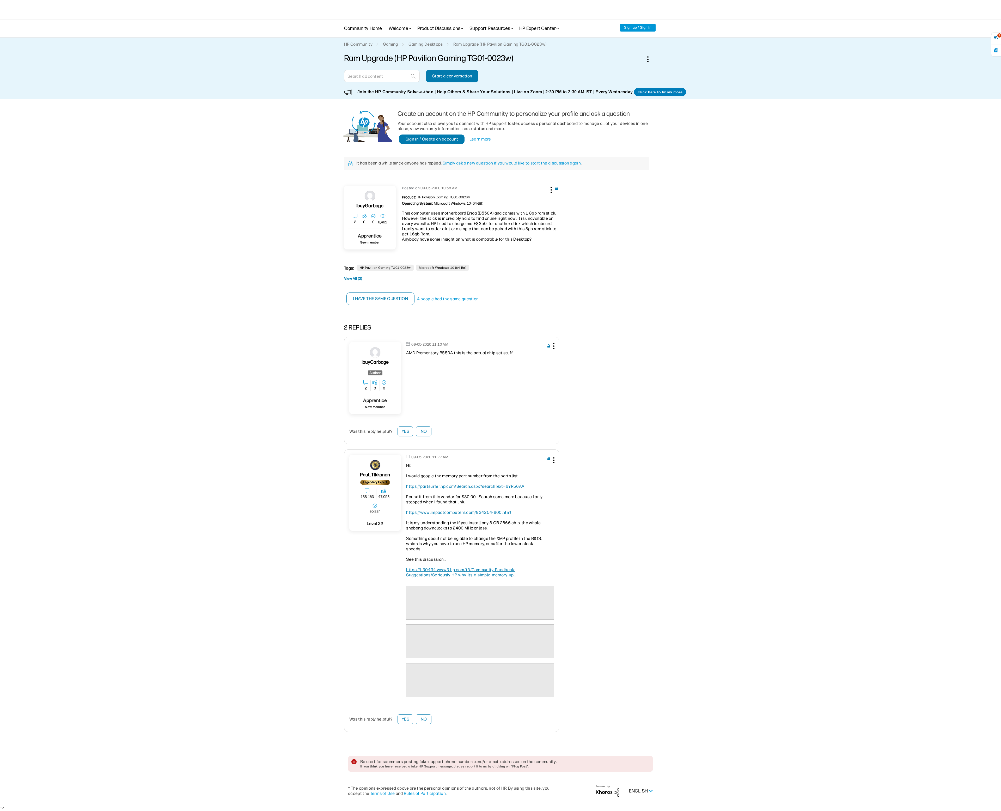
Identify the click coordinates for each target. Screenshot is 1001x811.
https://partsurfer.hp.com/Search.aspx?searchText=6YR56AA (465, 486)
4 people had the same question (448, 298)
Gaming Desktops (425, 44)
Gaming (390, 44)
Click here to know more (660, 92)
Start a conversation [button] (452, 76)
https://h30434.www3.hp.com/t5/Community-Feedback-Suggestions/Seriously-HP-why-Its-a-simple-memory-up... (461, 572)
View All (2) (353, 278)
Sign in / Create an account (432, 139)
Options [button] (650, 59)
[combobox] (382, 76)
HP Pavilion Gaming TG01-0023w (385, 268)
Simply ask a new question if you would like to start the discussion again (512, 163)
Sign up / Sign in (637, 27)
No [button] (424, 431)
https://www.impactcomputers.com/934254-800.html (458, 512)
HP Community (358, 44)
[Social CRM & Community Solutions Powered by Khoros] (607, 791)
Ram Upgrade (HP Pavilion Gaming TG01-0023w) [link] (500, 44)
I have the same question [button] (380, 298)
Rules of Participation (425, 793)
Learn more (480, 139)
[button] (551, 189)
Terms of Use (382, 793)
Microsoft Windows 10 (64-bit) (442, 268)
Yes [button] (405, 431)
